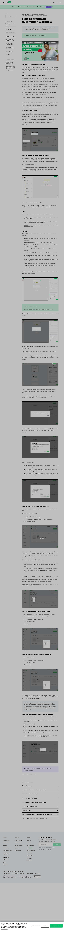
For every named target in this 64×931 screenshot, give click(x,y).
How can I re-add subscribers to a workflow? (9, 53)
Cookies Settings (29, 873)
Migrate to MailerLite (19, 845)
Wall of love (29, 858)
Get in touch (29, 853)
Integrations (5, 848)
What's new (5, 864)
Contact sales (30, 855)
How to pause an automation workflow (10, 40)
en (54, 2)
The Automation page (10, 32)
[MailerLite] (7, 2)
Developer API (6, 857)
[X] (41, 849)
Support (16, 848)
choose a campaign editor (40, 346)
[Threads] (50, 849)
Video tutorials (18, 842)
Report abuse (18, 850)
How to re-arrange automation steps (44, 309)
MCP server (5, 859)
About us (29, 840)
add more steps (50, 357)
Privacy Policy (52, 847)
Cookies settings (36, 926)
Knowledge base (18, 840)
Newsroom (29, 860)
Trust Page (22, 873)
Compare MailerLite (7, 850)
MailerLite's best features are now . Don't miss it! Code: (32, 6)
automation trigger (45, 78)
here (44, 35)
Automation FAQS (28, 770)
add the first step (37, 205)
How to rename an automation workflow (10, 44)
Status (4, 862)
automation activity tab (37, 107)
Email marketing (6, 840)
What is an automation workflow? (10, 24)
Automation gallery (26, 392)
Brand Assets (37, 873)
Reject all (45, 926)
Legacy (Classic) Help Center (42, 29)
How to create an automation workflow (10, 35)
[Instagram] (48, 849)
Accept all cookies (56, 926)
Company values (30, 845)
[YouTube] (43, 849)
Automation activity (45, 584)
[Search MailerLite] (57, 2)
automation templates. (52, 161)
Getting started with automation (39, 14)
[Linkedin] (46, 849)
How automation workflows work (9, 28)
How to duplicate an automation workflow (10, 48)
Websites (5, 845)
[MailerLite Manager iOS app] (37, 876)
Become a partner (31, 850)
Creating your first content (41, 15)
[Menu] (60, 2)
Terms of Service (6, 873)
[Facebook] (39, 849)
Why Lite (29, 842)
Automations (5, 842)
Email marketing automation (28, 15)
